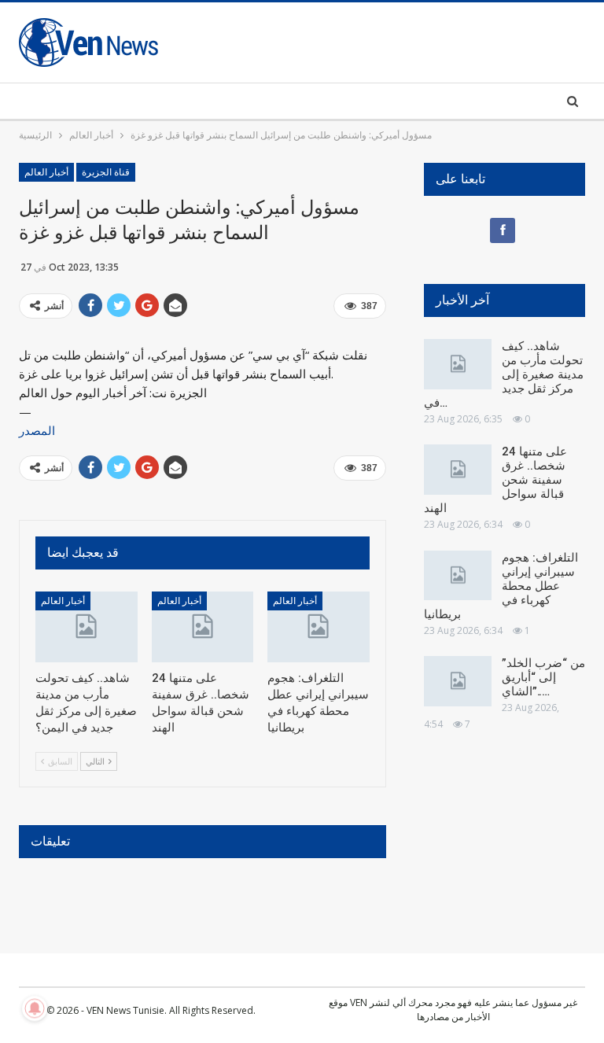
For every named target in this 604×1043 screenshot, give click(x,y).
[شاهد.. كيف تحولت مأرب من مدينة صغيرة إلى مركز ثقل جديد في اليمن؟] (86, 627)
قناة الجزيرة (106, 172)
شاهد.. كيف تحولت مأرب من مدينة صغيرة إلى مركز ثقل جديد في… (504, 374)
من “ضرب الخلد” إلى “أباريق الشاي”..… (543, 677)
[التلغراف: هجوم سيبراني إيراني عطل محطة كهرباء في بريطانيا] (318, 627)
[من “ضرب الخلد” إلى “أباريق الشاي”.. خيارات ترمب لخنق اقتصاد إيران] (458, 681)
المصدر (37, 430)
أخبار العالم (46, 172)
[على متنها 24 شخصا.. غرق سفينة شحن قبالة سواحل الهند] (203, 627)
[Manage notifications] (34, 1008)
